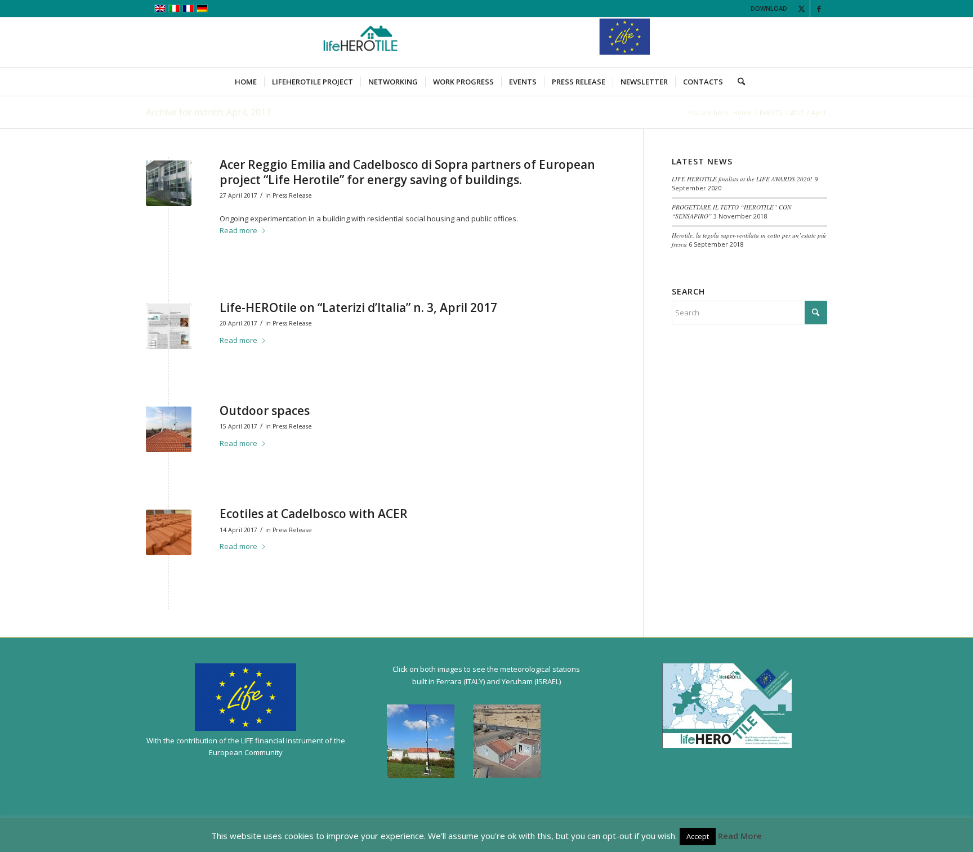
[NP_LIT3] (168, 326)
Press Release (292, 195)
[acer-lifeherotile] (168, 183)
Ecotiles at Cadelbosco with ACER (314, 513)
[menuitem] (245, 82)
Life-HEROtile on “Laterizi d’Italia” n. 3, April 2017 (358, 307)
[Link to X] (801, 8)
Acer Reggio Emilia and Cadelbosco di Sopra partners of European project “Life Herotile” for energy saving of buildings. (407, 172)
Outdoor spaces (265, 410)
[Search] (737, 82)
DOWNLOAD (769, 8)
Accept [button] (697, 836)
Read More (740, 835)
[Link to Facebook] (818, 8)
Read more (238, 230)
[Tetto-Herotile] (168, 429)
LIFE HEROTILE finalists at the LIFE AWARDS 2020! (742, 179)
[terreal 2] (168, 532)
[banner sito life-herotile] (486, 42)
